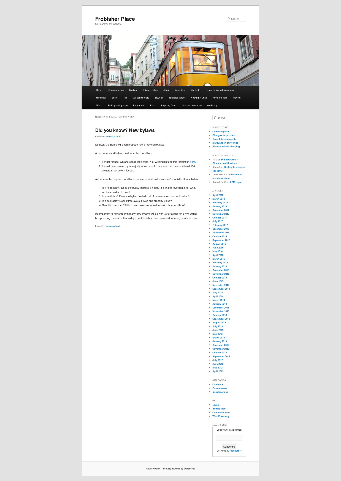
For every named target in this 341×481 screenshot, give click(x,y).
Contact (195, 90)
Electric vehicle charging (226, 146)
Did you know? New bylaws (125, 130)
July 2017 (217, 221)
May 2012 (217, 367)
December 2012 (220, 345)
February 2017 (220, 225)
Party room (138, 105)
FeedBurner (235, 450)
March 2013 (218, 337)
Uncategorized (112, 226)
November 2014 (220, 285)
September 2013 (221, 318)
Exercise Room (177, 97)
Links (115, 97)
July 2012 (217, 360)
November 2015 (220, 273)
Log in (216, 404)
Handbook (101, 97)
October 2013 (219, 315)
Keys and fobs (220, 97)
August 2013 (219, 322)
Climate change (116, 90)
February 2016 (220, 262)
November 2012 (220, 348)
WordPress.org (220, 416)
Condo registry (220, 131)
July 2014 (217, 292)
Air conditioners (141, 97)
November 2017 (220, 213)
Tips (125, 97)
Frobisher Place (115, 18)
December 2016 (220, 228)
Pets (152, 105)
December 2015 (220, 270)
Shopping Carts (168, 105)
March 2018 (218, 198)
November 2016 (220, 232)
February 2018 (220, 202)
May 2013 (217, 333)
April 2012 (217, 371)
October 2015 (219, 277)
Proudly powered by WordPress (179, 468)
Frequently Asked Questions (219, 90)
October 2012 (219, 352)
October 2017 (219, 217)
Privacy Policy (150, 90)
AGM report (236, 182)
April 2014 (217, 296)
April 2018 (217, 195)
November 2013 (220, 311)
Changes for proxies (223, 135)
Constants (217, 384)
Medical (133, 90)
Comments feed (221, 412)
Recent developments (224, 139)
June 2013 (217, 330)
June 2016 (217, 247)
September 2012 (221, 356)
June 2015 (217, 281)
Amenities (180, 90)
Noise (99, 105)
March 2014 (218, 300)
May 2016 (217, 251)
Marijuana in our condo (225, 142)
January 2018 (219, 206)
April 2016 (217, 255)
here (192, 161)
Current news (219, 388)
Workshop (212, 105)
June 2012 (217, 363)
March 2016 (218, 258)
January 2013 (219, 341)
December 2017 (220, 210)
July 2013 (217, 326)
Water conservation (192, 105)
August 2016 (219, 243)
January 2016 (219, 266)
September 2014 (221, 288)
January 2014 (219, 303)
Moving (236, 97)
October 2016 (219, 236)
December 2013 (220, 307)
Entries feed (219, 408)
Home (99, 90)
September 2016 (221, 240)
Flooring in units (199, 97)
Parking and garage (118, 105)
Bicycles (159, 97)
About (166, 90)
